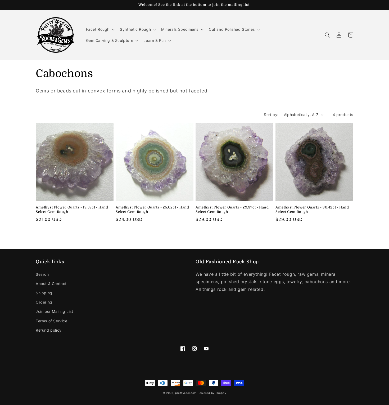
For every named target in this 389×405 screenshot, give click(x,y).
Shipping (44, 293)
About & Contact (51, 283)
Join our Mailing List (54, 311)
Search (42, 274)
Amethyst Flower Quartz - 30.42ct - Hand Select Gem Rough (312, 209)
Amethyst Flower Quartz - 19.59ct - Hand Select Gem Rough (72, 209)
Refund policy (49, 330)
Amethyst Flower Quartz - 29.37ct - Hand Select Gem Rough (232, 209)
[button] (100, 29)
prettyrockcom (186, 392)
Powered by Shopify (212, 392)
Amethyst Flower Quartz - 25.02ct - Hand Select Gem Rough (152, 209)
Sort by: (271, 114)
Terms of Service (51, 321)
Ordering (44, 302)
